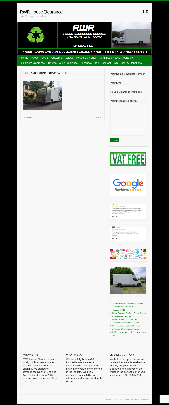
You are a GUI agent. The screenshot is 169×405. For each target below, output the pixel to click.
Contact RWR (110, 62)
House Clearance (86, 57)
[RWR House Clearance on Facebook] (143, 11)
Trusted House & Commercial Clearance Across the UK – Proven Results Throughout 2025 (127, 307)
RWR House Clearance (41, 11)
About (34, 57)
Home (24, 57)
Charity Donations (131, 62)
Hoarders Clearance (33, 62)
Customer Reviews (62, 57)
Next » (98, 117)
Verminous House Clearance (116, 57)
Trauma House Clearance (63, 62)
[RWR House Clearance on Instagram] (147, 11)
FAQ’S (44, 57)
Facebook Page (90, 62)
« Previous (28, 117)
